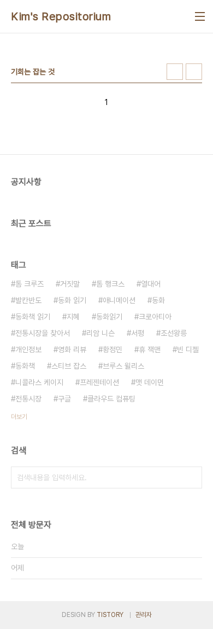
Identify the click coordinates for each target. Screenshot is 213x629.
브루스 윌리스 (123, 366)
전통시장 (28, 398)
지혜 (73, 316)
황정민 (112, 349)
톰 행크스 (110, 283)
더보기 (19, 417)
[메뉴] (200, 16)
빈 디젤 (188, 349)
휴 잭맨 (150, 349)
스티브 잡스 (68, 366)
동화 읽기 (72, 300)
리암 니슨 (100, 333)
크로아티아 (155, 316)
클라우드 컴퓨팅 (111, 398)
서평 (137, 333)
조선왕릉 (174, 333)
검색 (191, 477)
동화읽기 (109, 316)
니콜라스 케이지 (39, 382)
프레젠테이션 (99, 382)
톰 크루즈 (29, 283)
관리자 (143, 615)
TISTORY (110, 615)
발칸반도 (28, 300)
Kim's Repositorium (61, 16)
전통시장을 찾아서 (42, 333)
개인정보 (28, 349)
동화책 (25, 366)
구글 (64, 398)
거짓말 (70, 283)
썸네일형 (175, 71)
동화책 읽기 (32, 316)
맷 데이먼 (149, 382)
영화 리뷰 (72, 349)
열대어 (151, 283)
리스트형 (194, 71)
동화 (158, 300)
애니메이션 (119, 300)
